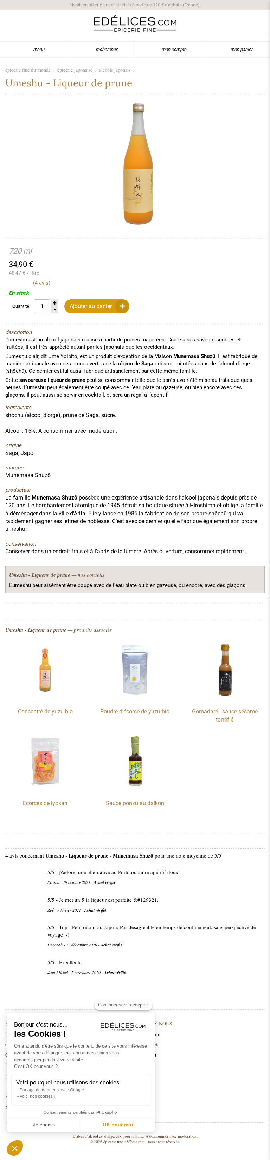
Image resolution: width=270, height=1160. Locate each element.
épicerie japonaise (74, 69)
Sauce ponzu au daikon (135, 803)
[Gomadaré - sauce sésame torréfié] (224, 699)
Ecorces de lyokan (45, 803)
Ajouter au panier (91, 306)
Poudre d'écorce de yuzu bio (134, 711)
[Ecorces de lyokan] (45, 790)
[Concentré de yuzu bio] (45, 699)
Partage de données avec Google (52, 1090)
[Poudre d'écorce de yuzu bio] (135, 699)
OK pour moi (118, 1124)
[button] (14, 1148)
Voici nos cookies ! (37, 1096)
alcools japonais (114, 69)
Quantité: (21, 306)
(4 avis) (41, 283)
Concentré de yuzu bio (45, 711)
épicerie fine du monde (28, 69)
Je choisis (44, 1124)
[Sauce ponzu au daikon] (135, 790)
